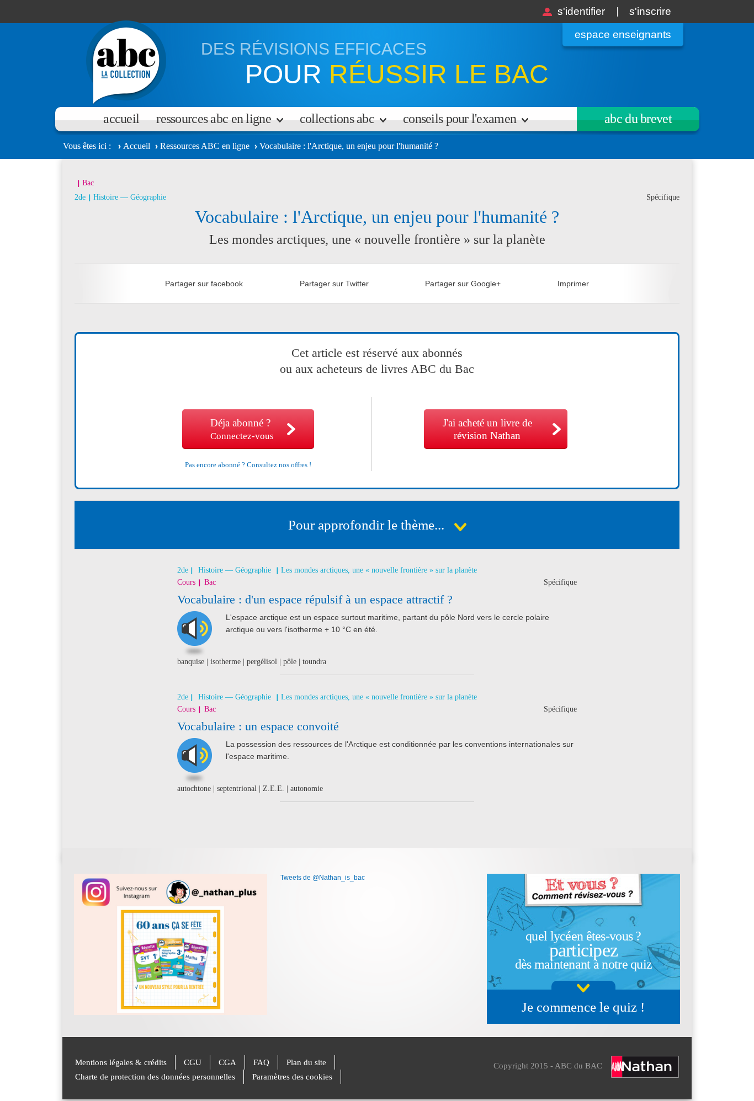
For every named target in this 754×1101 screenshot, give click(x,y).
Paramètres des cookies (292, 1076)
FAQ (261, 1062)
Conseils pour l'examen (459, 118)
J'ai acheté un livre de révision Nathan (487, 429)
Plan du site (306, 1062)
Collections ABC (337, 118)
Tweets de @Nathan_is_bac (322, 877)
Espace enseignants (623, 34)
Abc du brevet (638, 118)
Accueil (121, 118)
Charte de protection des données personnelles (155, 1076)
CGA (227, 1062)
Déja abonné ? (242, 429)
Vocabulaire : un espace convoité (258, 726)
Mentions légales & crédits (121, 1062)
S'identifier (581, 11)
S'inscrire (650, 11)
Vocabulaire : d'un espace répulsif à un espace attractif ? (315, 599)
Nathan (645, 1067)
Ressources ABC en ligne (213, 118)
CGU (192, 1062)
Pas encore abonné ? (248, 465)
